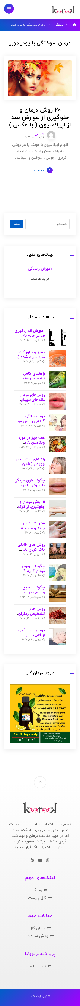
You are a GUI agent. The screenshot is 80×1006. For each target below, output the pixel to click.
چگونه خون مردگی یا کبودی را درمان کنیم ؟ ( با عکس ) (29, 485)
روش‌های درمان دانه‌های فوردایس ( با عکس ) (30, 399)
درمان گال (37, 928)
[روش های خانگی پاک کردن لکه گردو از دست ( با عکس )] (57, 551)
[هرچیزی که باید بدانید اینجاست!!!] (63, 9)
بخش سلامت (37, 936)
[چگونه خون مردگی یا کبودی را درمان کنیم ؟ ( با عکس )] (57, 486)
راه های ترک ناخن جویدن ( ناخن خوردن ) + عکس (30, 464)
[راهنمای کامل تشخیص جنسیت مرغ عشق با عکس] (57, 379)
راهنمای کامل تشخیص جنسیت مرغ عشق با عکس (29, 378)
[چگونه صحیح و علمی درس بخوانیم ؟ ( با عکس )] (57, 593)
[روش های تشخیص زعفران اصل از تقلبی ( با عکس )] (57, 615)
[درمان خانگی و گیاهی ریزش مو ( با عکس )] (57, 422)
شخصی (39, 134)
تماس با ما (37, 966)
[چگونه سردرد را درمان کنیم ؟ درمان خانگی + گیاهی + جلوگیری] (57, 572)
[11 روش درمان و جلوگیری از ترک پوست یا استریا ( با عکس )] (57, 508)
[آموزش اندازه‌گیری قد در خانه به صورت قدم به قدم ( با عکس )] (57, 337)
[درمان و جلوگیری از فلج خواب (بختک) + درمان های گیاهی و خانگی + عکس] (57, 636)
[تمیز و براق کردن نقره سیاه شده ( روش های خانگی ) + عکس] (57, 358)
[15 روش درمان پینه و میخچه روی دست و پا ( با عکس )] (57, 529)
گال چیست (37, 898)
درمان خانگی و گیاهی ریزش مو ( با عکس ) (30, 421)
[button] (9, 9)
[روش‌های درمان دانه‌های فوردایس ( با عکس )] (57, 401)
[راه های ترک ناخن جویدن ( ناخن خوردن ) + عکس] (57, 465)
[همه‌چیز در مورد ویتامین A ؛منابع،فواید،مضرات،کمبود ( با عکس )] (57, 444)
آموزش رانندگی (40, 268)
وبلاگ (37, 890)
